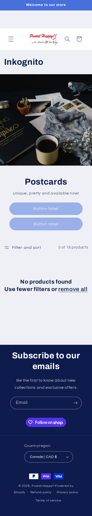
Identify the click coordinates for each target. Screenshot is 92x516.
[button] (11, 39)
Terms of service (48, 500)
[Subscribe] (76, 403)
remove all (73, 289)
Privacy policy (67, 492)
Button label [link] (46, 209)
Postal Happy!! (43, 486)
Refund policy (41, 492)
